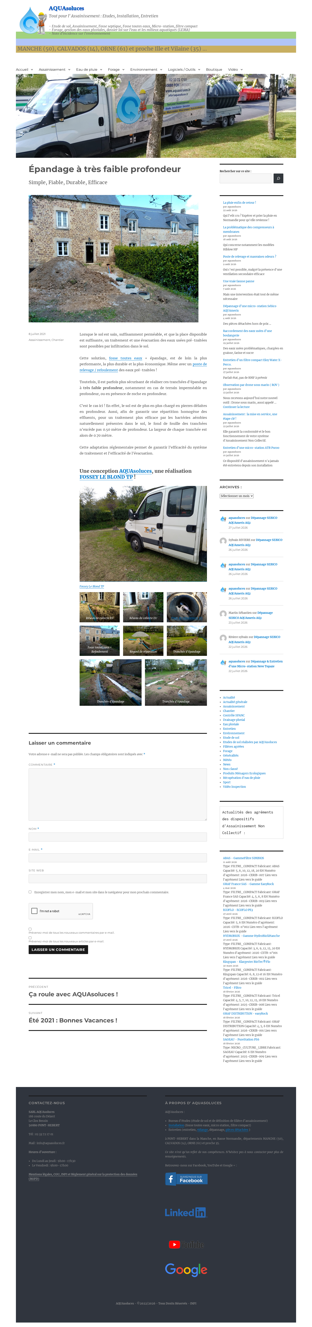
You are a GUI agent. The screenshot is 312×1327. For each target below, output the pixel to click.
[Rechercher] (278, 178)
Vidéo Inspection (234, 787)
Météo (227, 760)
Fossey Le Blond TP (92, 586)
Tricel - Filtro (232, 988)
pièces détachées (237, 1130)
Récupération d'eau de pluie (241, 778)
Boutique (214, 70)
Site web (36, 870)
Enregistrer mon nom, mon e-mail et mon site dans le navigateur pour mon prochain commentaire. (101, 892)
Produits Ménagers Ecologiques (244, 773)
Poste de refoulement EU (186, 618)
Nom (34, 829)
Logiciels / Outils (181, 70)
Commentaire (42, 765)
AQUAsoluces (66, 8)
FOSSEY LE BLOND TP (106, 477)
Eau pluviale (231, 724)
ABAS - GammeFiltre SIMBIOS (243, 858)
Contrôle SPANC (234, 715)
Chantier (58, 340)
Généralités (231, 755)
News (226, 764)
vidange (202, 1130)
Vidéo (233, 70)
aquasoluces (237, 518)
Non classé (230, 769)
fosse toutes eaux (125, 358)
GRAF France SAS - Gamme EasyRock (248, 884)
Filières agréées (233, 746)
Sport (226, 782)
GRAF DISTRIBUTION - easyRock (245, 1013)
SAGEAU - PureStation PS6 (241, 1039)
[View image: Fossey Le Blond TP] (143, 534)
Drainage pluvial (234, 720)
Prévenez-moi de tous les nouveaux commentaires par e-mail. (72, 932)
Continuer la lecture (236, 407)
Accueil (22, 70)
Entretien (229, 729)
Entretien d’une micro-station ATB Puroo (251, 448)
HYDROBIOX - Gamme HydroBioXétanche (251, 936)
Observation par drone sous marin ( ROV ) (251, 385)
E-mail (36, 849)
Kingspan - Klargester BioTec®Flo (246, 962)
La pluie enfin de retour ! (239, 203)
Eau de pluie (86, 70)
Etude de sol (231, 738)
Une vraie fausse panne (238, 281)
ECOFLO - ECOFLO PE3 (238, 910)
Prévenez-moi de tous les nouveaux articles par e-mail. (66, 941)
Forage (114, 70)
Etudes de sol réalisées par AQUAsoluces (250, 742)
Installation (176, 1125)
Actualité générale (235, 702)
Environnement (143, 70)
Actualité (229, 697)
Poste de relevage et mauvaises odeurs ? (249, 256)
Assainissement (52, 70)
